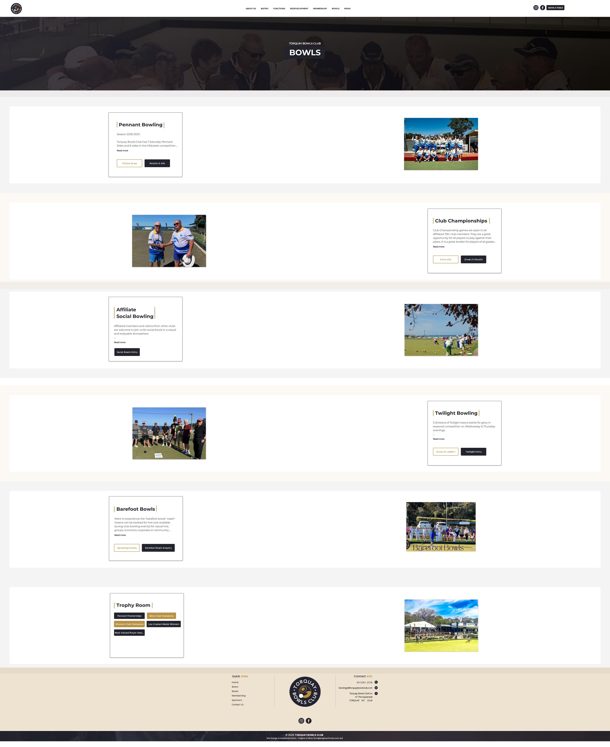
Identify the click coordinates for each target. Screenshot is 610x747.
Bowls (235, 691)
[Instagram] (536, 7)
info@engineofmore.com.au (328, 738)
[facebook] (542, 7)
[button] (441, 144)
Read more (122, 150)
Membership (239, 695)
